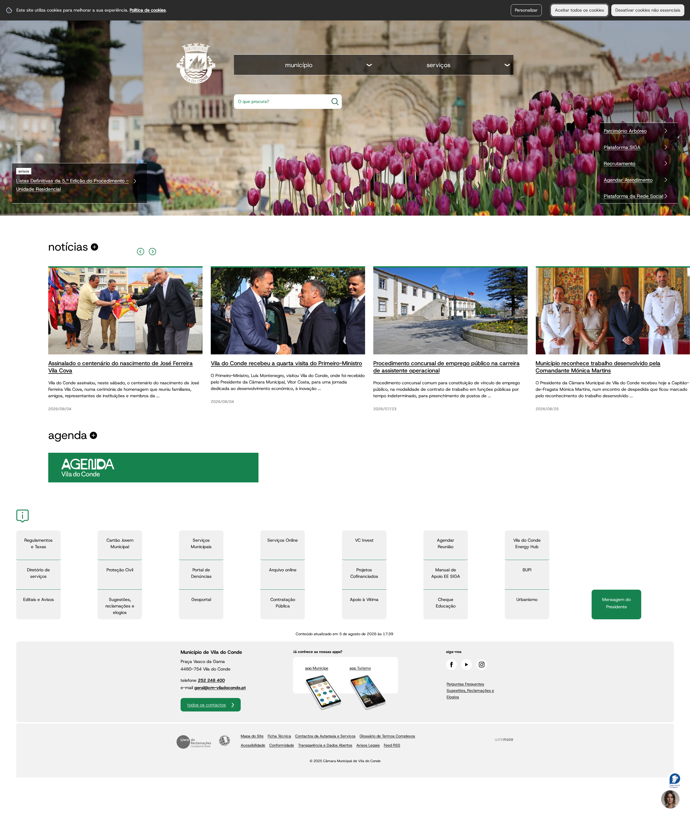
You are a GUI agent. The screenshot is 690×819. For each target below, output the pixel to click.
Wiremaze (504, 739)
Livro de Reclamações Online (194, 742)
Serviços (438, 65)
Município (298, 65)
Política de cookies (148, 10)
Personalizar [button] (526, 10)
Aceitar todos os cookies (579, 10)
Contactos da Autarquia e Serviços (325, 736)
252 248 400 (211, 680)
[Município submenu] (369, 66)
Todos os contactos (206, 705)
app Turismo (360, 668)
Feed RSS (392, 745)
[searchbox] (280, 101)
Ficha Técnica (279, 736)
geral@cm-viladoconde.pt (220, 687)
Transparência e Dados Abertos (325, 745)
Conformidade (281, 745)
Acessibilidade (224, 740)
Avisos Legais (368, 745)
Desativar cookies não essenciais (647, 10)
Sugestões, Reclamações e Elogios (470, 693)
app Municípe (316, 668)
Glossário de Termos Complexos (387, 736)
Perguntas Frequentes (465, 684)
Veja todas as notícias (68, 247)
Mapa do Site (252, 736)
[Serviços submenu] (507, 66)
